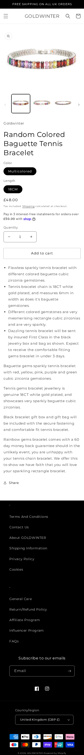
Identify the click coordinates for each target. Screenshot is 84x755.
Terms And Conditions (28, 517)
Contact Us (19, 527)
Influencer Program (26, 630)
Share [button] (14, 483)
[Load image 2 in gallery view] (41, 103)
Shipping (28, 206)
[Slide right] (79, 105)
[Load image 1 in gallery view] (20, 103)
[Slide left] (5, 105)
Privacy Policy (21, 559)
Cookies (16, 569)
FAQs (14, 641)
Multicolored (20, 171)
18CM (13, 189)
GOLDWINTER (35, 753)
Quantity (11, 227)
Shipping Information (28, 548)
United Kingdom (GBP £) (40, 719)
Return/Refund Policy (28, 609)
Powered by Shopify (55, 753)
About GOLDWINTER (27, 538)
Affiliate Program (24, 620)
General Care (20, 599)
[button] (6, 16)
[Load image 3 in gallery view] (63, 103)
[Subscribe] (69, 671)
